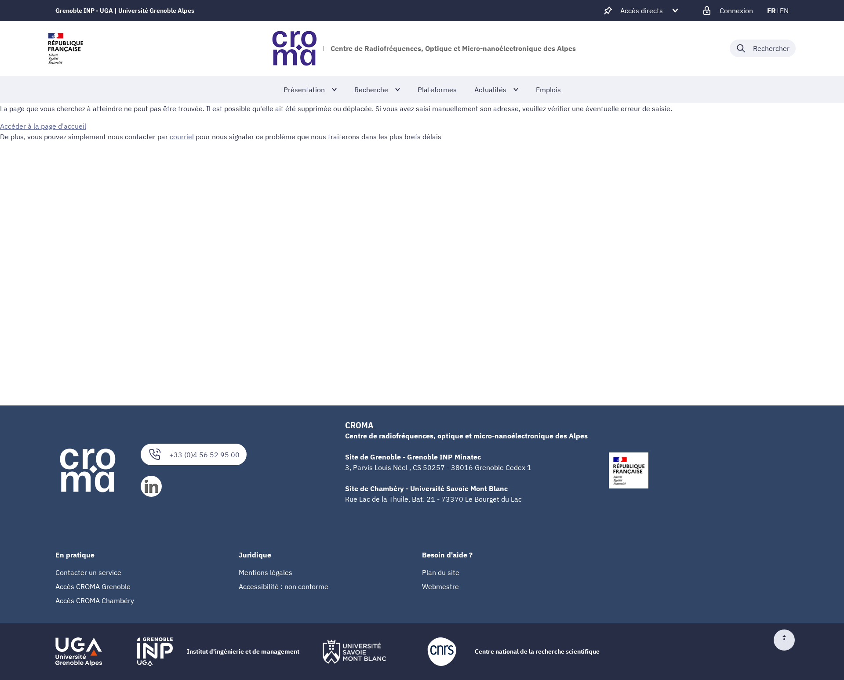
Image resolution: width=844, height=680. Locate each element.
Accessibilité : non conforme (283, 586)
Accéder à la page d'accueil (43, 126)
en (784, 10)
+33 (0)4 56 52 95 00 (204, 454)
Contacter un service (88, 572)
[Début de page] (788, 640)
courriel (182, 136)
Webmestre (440, 586)
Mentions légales (265, 572)
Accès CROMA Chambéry (94, 600)
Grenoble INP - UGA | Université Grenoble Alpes (124, 10)
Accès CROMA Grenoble (93, 586)
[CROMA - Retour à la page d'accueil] (294, 48)
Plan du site (440, 572)
